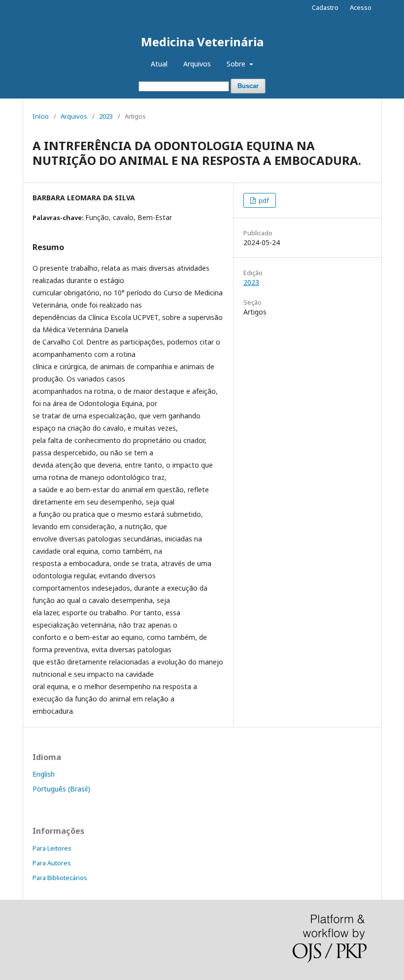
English (44, 774)
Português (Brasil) (61, 788)
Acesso (360, 7)
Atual (159, 63)
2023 (106, 116)
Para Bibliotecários (60, 877)
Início (41, 116)
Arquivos (197, 63)
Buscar (248, 86)
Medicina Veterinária (202, 41)
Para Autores (52, 862)
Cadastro (325, 7)
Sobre (237, 63)
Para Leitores (52, 848)
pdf (263, 200)
